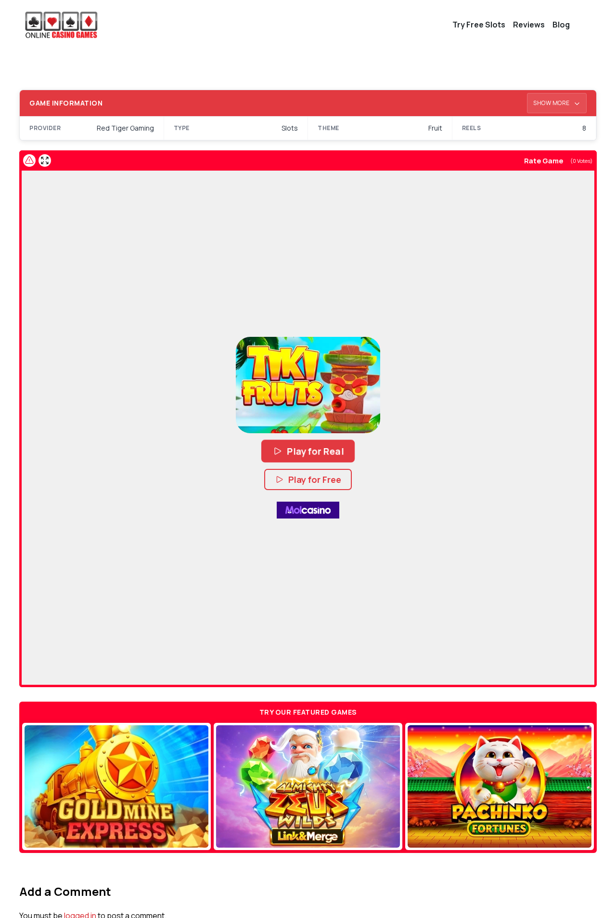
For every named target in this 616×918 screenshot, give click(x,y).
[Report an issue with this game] (29, 160)
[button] (308, 385)
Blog (561, 24)
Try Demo (117, 786)
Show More (552, 103)
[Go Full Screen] (44, 160)
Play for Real (315, 451)
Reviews (529, 24)
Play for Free (314, 479)
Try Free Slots (478, 24)
